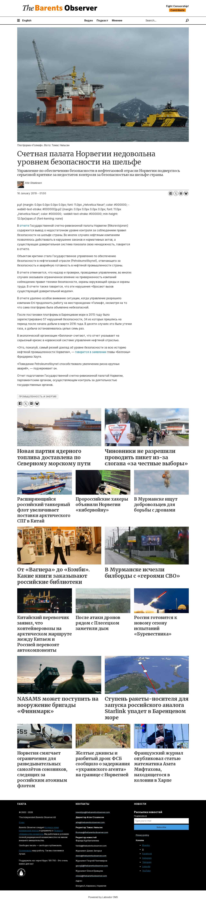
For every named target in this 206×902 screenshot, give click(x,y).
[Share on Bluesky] (186, 193)
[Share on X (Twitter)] (175, 193)
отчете (24, 225)
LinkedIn (146, 866)
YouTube (146, 870)
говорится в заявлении (90, 352)
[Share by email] (180, 193)
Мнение (117, 20)
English (26, 20)
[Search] (187, 20)
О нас (21, 822)
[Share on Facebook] (170, 193)
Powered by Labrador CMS (103, 897)
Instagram (147, 858)
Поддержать (25, 850)
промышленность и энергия (37, 396)
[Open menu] (18, 20)
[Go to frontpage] (60, 8)
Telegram (146, 862)
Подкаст (102, 20)
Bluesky (146, 845)
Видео (88, 20)
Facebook (147, 853)
